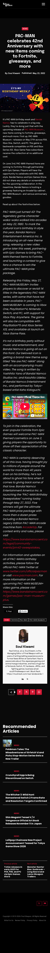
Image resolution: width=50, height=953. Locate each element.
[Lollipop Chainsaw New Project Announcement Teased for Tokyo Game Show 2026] (7, 834)
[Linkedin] (23, 678)
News (25, 29)
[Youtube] (45, 903)
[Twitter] (39, 903)
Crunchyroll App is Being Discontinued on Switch (20, 777)
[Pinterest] (32, 692)
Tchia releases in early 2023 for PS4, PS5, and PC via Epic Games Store (13, 872)
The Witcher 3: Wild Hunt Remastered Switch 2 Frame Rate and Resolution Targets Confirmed (26, 798)
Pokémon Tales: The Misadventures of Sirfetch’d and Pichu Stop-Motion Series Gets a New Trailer (25, 754)
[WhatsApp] (39, 692)
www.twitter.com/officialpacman (25, 571)
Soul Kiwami (14, 73)
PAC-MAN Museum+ (34, 130)
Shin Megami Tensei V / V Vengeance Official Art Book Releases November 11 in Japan (24, 820)
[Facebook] (20, 692)
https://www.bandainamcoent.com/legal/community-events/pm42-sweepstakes (25, 543)
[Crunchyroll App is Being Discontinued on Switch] (7, 769)
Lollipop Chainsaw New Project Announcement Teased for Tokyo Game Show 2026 (25, 843)
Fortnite (15, 620)
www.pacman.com (24, 575)
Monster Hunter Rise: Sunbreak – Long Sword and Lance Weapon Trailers (36, 872)
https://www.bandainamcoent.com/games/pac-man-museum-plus (25, 596)
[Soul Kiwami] (25, 636)
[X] (27, 678)
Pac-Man (24, 620)
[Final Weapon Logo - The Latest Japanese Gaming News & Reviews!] (7, 4)
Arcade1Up (29, 527)
